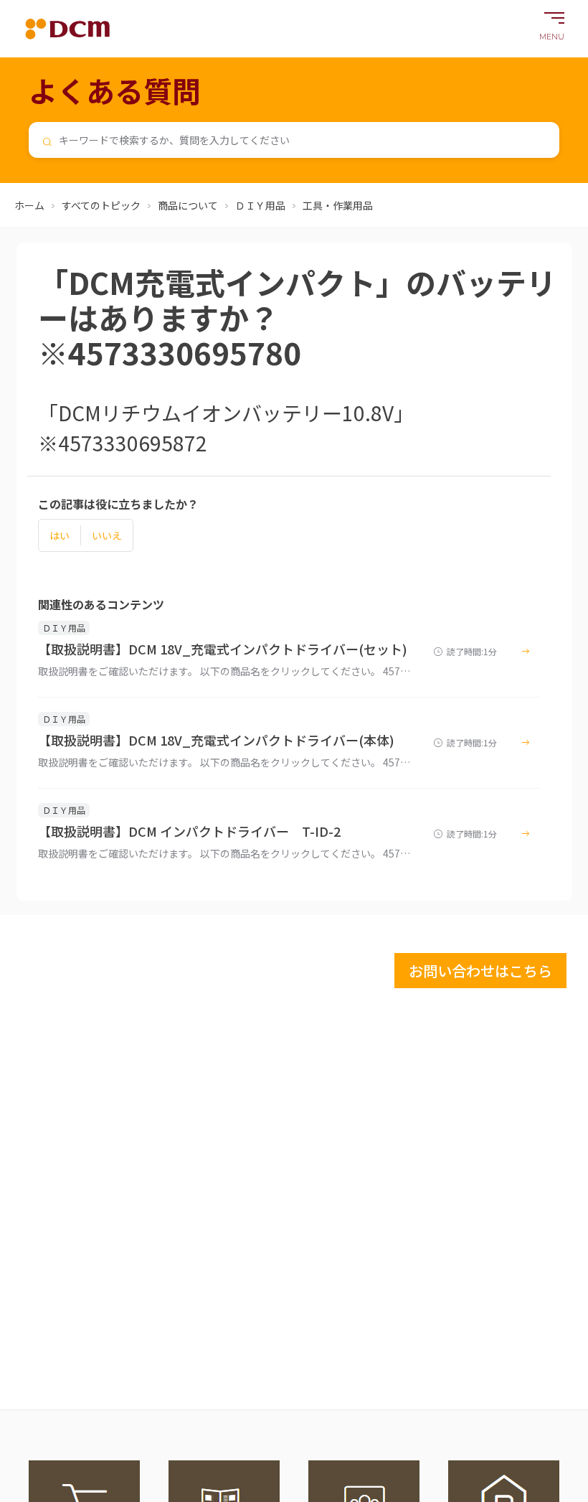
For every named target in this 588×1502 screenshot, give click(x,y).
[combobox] (294, 140)
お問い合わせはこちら (480, 970)
